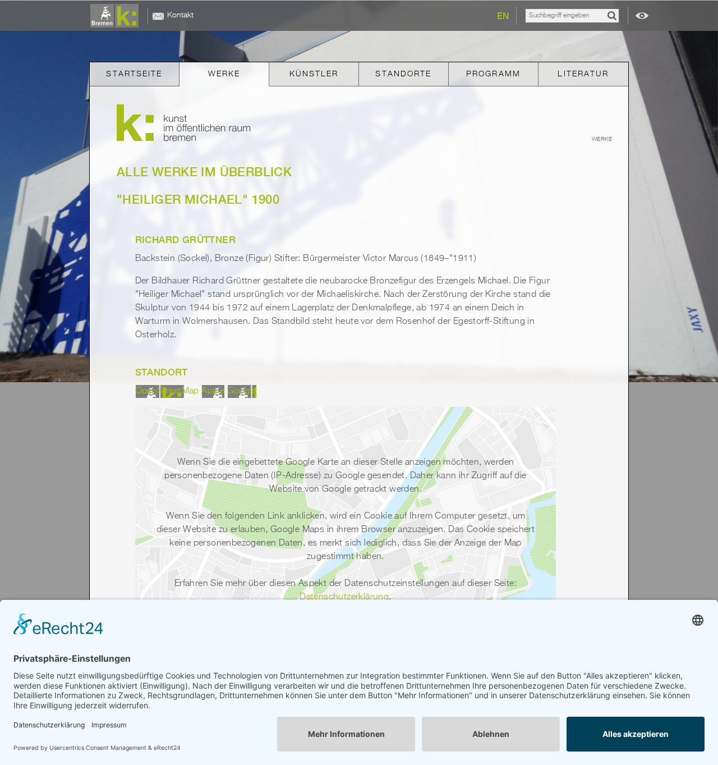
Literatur (583, 74)
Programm (493, 74)
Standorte (403, 74)
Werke (224, 74)
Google (241, 391)
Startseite (134, 74)
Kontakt (180, 15)
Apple (212, 391)
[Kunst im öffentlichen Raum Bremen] (117, 16)
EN (503, 16)
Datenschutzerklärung (344, 597)
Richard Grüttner (185, 239)
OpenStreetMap (167, 391)
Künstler (314, 74)
